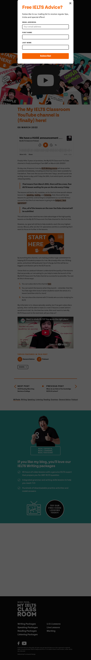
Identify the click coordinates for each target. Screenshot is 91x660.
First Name (27, 32)
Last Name (27, 43)
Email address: (29, 22)
